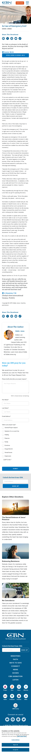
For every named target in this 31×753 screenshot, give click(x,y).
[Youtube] (7, 719)
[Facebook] (3, 38)
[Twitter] (7, 38)
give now (20, 3)
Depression (8, 456)
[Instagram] (18, 719)
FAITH (15, 659)
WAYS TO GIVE (15, 662)
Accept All (15, 750)
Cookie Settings (15, 740)
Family (6, 442)
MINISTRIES (15, 656)
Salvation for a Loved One (12, 431)
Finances (7, 438)
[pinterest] (11, 38)
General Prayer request (11, 427)
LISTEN (16, 679)
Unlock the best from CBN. (13, 477)
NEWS (15, 669)
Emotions (7, 445)
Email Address (6, 416)
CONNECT (15, 666)
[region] (15, 739)
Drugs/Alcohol (9, 449)
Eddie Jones (7, 29)
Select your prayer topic (8, 425)
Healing (7, 435)
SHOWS (15, 673)
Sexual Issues (8, 452)
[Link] (20, 38)
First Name (5, 400)
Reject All (15, 745)
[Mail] (15, 38)
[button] (26, 3)
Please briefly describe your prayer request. (14, 379)
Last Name (5, 408)
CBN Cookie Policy (21, 736)
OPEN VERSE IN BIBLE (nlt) (15, 55)
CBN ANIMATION (15, 676)
